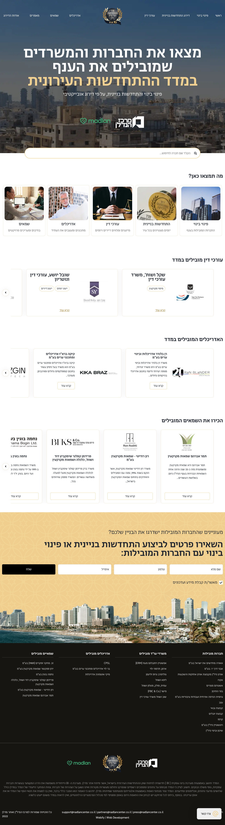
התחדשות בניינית (156, 224)
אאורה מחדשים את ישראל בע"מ (206, 663)
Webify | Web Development (112, 817)
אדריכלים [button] (75, 15)
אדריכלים (68, 224)
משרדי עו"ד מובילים (152, 653)
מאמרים (34, 15)
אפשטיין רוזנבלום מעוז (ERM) (151, 663)
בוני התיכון (217, 691)
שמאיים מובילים (42, 653)
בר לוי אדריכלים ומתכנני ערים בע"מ (91, 668)
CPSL (107, 663)
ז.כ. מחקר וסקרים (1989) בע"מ (37, 663)
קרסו (220, 719)
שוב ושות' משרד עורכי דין (153, 696)
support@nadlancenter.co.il (78, 812)
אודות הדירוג (11, 15)
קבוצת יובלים (216, 713)
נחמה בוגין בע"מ (44, 674)
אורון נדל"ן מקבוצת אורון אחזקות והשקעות (200, 674)
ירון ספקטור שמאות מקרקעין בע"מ (35, 668)
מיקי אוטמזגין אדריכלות (97, 674)
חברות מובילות (212, 653)
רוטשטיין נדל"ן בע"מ (212, 725)
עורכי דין (112, 224)
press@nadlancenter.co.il (148, 812)
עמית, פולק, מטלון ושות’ (153, 685)
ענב (221, 702)
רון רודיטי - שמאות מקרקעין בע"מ (35, 689)
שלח (28, 569)
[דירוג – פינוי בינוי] (200, 203)
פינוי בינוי (202, 15)
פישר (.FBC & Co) (157, 691)
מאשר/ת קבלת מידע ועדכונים (195, 582)
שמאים (54, 15)
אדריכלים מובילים (98, 653)
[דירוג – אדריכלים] (68, 203)
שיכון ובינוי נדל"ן (214, 730)
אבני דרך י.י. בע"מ (213, 668)
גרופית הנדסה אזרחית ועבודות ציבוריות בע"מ (199, 696)
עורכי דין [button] (149, 15)
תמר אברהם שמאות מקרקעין (38, 695)
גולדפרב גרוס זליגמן (156, 674)
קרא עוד (160, 310)
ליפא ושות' (160, 680)
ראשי (218, 15)
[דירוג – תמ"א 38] (156, 203)
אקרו (220, 680)
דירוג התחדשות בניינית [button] (176, 15)
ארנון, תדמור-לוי (158, 668)
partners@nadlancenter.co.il (114, 812)
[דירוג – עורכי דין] (112, 203)
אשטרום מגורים (214, 685)
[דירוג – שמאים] (24, 203)
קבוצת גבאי (217, 708)
